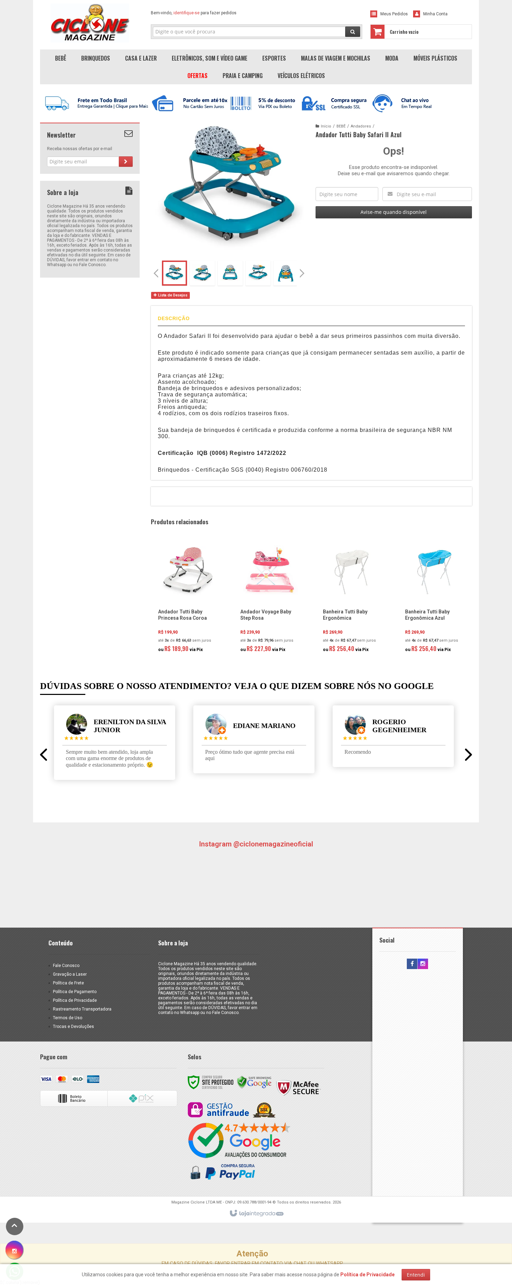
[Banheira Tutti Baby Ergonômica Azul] (434, 598)
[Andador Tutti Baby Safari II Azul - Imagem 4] (258, 273)
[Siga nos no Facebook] (412, 964)
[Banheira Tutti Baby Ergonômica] (352, 598)
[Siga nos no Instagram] (423, 964)
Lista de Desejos (172, 295)
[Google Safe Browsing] (254, 1081)
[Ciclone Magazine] (90, 22)
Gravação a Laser (70, 974)
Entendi (416, 1274)
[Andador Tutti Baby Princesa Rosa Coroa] (187, 598)
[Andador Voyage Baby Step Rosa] (269, 598)
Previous (156, 273)
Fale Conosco (66, 965)
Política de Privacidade (75, 1000)
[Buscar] (352, 31)
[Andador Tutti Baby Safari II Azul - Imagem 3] (230, 273)
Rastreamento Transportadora (82, 1009)
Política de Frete (68, 983)
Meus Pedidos (394, 13)
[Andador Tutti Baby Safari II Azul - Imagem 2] (202, 273)
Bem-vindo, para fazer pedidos (193, 12)
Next (302, 270)
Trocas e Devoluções (73, 1026)
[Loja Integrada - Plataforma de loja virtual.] (256, 1213)
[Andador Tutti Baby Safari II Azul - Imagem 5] (285, 273)
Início (326, 126)
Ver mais (191, 626)
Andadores (361, 126)
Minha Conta (435, 13)
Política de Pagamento (74, 991)
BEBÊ (341, 126)
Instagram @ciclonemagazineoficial (256, 844)
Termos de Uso (67, 1017)
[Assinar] (126, 161)
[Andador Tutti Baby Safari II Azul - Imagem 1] (174, 273)
